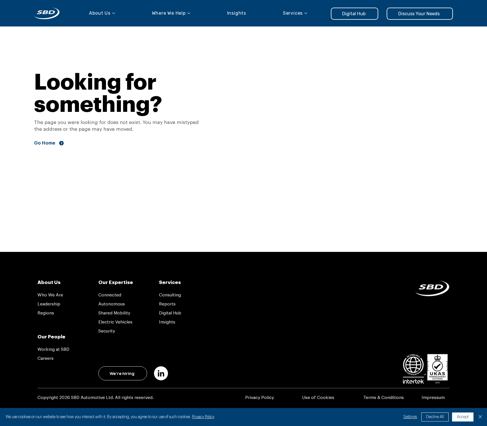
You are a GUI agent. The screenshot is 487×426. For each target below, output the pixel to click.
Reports (167, 304)
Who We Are (50, 295)
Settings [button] (410, 417)
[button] (420, 14)
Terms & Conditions (383, 397)
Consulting (170, 295)
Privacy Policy (259, 397)
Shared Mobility (114, 313)
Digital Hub (170, 313)
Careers (45, 358)
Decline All (435, 417)
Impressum (433, 397)
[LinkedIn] (161, 373)
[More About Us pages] (113, 13)
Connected (109, 295)
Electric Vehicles (115, 322)
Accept (463, 417)
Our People (51, 336)
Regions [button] (45, 313)
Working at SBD (53, 349)
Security (106, 331)
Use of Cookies (318, 397)
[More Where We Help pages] (188, 13)
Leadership (48, 304)
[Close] (480, 416)
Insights (167, 322)
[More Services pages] (305, 13)
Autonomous (111, 304)
